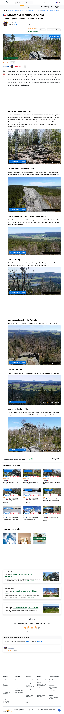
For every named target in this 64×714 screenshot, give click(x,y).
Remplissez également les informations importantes (39, 538)
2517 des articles (18, 24)
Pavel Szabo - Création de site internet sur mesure (46, 710)
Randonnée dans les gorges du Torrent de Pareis (30, 701)
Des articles (11, 7)
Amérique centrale (19, 692)
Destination (5, 7)
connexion (39, 641)
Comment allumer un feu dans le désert (41, 685)
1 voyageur (35, 631)
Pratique (28, 7)
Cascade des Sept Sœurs (53, 682)
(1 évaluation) (33, 29)
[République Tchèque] (7, 480)
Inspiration (17, 7)
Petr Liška (49, 162)
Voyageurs (39, 2)
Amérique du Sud (18, 686)
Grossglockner (52, 685)
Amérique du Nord (19, 690)
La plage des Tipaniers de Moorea (53, 691)
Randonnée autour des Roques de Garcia (30, 696)
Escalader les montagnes (54, 29)
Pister (17, 22)
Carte (41, 6)
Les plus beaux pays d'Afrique (6, 680)
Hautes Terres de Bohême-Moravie (15, 480)
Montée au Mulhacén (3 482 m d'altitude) (30, 686)
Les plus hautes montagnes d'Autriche (6, 693)
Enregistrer (51, 2)
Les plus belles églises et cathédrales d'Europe (6, 685)
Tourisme (42, 29)
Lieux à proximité (34, 7)
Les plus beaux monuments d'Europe (6, 698)
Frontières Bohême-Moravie (53, 517)
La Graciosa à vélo (30, 679)
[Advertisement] (34, 98)
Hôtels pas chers (57, 7)
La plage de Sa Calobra (52, 695)
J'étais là (6, 30)
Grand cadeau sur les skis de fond (11, 519)
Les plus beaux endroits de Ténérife (7, 689)
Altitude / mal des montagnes (41, 696)
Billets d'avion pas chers (48, 7)
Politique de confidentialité (30, 710)
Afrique (16, 679)
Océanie (16, 688)
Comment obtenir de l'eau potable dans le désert (41, 681)
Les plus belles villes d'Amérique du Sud (7, 702)
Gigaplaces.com (7, 2)
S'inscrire (28, 641)
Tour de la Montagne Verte (29, 519)
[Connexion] (30, 459)
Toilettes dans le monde (40, 688)
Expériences (22, 7)
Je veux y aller (14, 30)
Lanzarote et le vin (41, 691)
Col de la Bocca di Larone (53, 688)
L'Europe (4, 480)
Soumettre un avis (33, 31)
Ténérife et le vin (40, 693)
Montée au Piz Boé (30, 689)
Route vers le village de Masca (53, 698)
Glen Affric (51, 679)
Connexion (46, 2)
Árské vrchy (10, 480)
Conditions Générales (21, 710)
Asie (16, 681)
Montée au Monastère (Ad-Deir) (30, 682)
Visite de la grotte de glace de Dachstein (30, 692)
